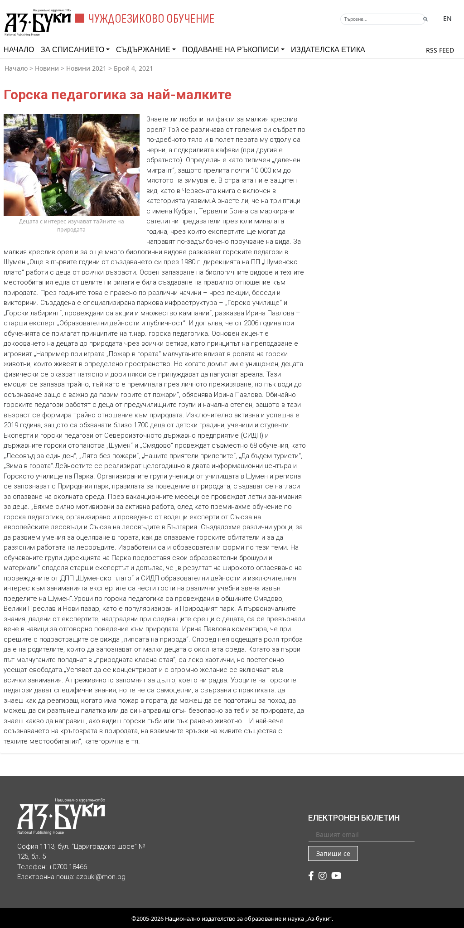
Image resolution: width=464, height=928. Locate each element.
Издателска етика (328, 49)
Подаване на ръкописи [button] (230, 49)
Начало (19, 49)
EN (447, 18)
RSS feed (440, 50)
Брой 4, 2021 (133, 68)
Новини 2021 (86, 68)
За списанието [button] (72, 49)
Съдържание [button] (143, 49)
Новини (47, 68)
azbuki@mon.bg (101, 877)
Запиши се (333, 853)
